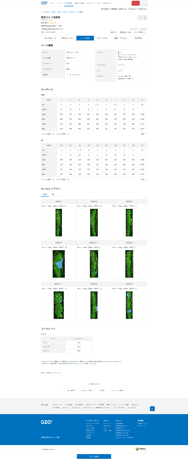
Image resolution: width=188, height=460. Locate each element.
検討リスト (123, 9)
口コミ (103, 38)
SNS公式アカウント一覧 (50, 437)
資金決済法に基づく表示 (122, 435)
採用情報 (88, 437)
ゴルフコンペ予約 (86, 390)
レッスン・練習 (124, 404)
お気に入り (133, 9)
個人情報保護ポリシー (121, 425)
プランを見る (94, 456)
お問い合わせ (106, 425)
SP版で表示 (94, 384)
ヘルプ (144, 3)
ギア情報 (101, 404)
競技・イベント (111, 404)
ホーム (53, 3)
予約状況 (106, 9)
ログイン (135, 3)
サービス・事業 (90, 428)
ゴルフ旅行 (56, 407)
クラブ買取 (68, 404)
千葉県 (54, 12)
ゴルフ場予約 (45, 12)
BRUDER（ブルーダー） (103, 407)
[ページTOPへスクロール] (152, 408)
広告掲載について (142, 423)
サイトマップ (106, 423)
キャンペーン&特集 (117, 390)
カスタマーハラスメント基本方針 (124, 437)
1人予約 (101, 390)
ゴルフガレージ (88, 407)
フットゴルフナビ (119, 407)
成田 (59, 12)
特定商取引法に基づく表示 (123, 430)
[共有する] (145, 17)
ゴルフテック (76, 407)
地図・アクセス (120, 38)
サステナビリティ (90, 433)
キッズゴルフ (131, 407)
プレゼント (65, 407)
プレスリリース (141, 425)
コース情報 (85, 38)
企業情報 (88, 435)
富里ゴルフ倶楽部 (68, 12)
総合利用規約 (119, 423)
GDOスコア (135, 404)
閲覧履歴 (114, 9)
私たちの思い (89, 425)
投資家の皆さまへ (90, 430)
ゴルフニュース (90, 404)
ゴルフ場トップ (50, 38)
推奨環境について (120, 428)
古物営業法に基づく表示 (122, 433)
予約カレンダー (67, 38)
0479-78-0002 (50, 32)
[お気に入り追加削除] (140, 17)
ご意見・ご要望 (107, 430)
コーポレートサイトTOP (92, 423)
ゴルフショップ (57, 404)
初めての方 (143, 9)
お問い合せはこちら (76, 363)
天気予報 (138, 38)
